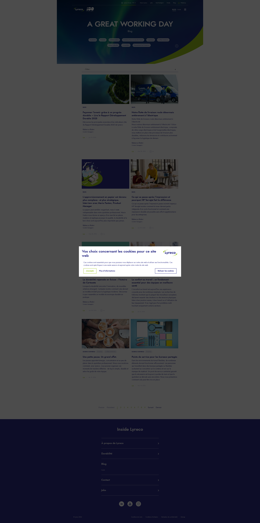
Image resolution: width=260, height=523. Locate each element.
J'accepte (90, 271)
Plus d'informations (107, 271)
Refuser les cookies (166, 271)
